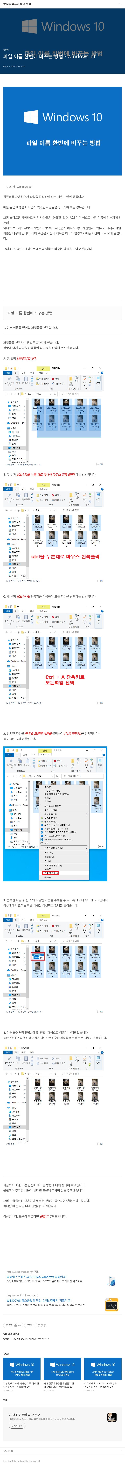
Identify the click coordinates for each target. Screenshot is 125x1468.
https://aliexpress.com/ (20, 1271)
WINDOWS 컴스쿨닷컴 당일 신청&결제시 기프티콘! (39, 1300)
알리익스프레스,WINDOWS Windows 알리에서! (37, 1277)
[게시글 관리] (20, 1325)
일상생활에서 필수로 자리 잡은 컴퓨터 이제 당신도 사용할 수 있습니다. (42, 1419)
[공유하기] (16, 1325)
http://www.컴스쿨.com (19, 1295)
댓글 (5, 1400)
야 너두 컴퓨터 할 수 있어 (17, 4)
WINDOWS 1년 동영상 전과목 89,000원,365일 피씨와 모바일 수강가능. (46, 1304)
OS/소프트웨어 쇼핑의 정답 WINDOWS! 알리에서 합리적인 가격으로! (45, 1281)
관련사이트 (8, 1450)
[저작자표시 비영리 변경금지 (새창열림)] (41, 1325)
